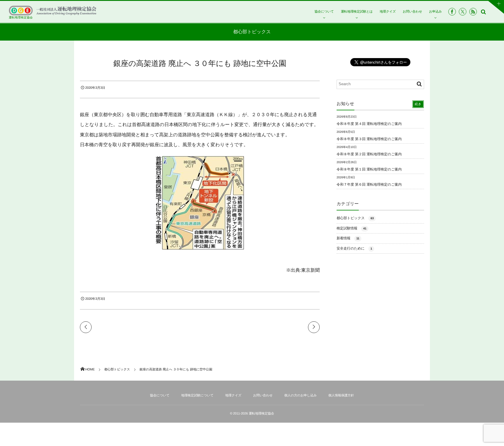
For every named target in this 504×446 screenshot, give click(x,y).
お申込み (435, 11)
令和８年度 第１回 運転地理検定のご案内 (369, 169)
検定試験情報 (351, 228)
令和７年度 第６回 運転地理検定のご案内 (369, 184)
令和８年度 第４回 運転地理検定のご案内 (369, 124)
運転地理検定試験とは (357, 11)
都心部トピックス (355, 218)
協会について (324, 11)
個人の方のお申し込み (300, 395)
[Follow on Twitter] (462, 11)
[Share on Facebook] (452, 11)
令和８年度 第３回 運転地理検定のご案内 (369, 139)
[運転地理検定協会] (52, 10)
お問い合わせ (412, 11)
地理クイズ (388, 11)
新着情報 (348, 238)
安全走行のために (354, 248)
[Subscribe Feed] (473, 11)
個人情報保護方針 (341, 395)
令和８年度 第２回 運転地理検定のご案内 (369, 154)
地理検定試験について (197, 395)
